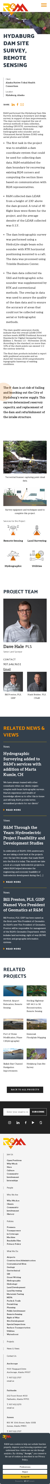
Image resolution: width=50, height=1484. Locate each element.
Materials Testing (15, 1294)
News (6, 747)
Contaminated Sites (16, 1264)
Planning (11, 1307)
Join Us (10, 1154)
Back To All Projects (25, 1089)
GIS (8, 1274)
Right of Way (13, 1317)
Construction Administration (21, 1260)
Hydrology (12, 1284)
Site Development (15, 1321)
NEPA (9, 1297)
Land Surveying (14, 1291)
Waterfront (12, 1334)
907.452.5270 (15, 1404)
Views (6, 820)
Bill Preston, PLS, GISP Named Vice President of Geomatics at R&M (24, 904)
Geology (11, 1267)
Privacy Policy (14, 1244)
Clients (10, 1204)
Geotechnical (13, 1270)
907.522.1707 (15, 1377)
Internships (12, 1180)
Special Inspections (16, 1324)
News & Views (13, 1348)
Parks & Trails (14, 1301)
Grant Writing (14, 1277)
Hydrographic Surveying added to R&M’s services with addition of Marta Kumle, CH (22, 764)
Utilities (10, 1331)
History (10, 1214)
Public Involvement (16, 1311)
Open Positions (14, 1160)
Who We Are (12, 1195)
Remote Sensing (14, 1314)
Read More (13, 810)
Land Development (16, 1287)
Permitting (12, 1304)
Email (7, 669)
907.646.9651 (12, 664)
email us (10, 1381)
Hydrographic (14, 1281)
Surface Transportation (18, 1328)
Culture (10, 1170)
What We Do (12, 1251)
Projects (10, 1341)
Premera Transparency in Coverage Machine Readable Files (14, 1234)
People (10, 1188)
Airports (11, 1257)
